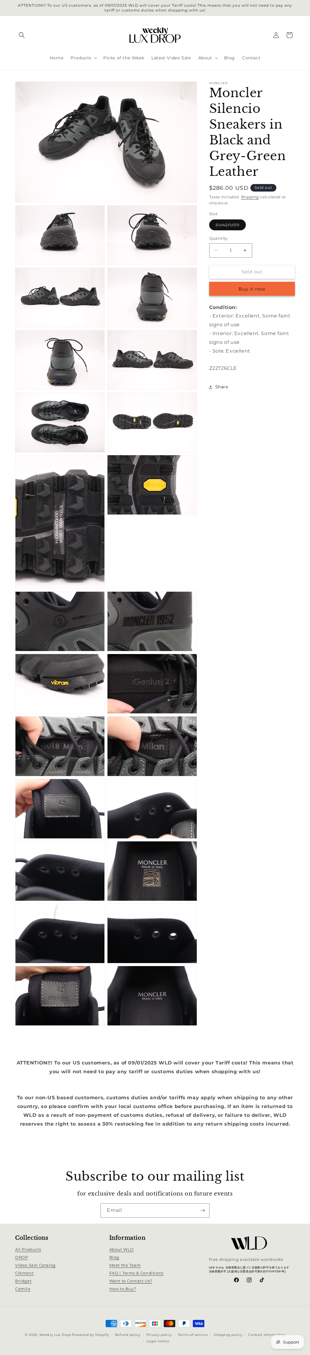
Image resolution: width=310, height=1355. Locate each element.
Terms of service (193, 1335)
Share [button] (221, 387)
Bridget (23, 1280)
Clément (24, 1273)
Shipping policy (228, 1335)
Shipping (250, 197)
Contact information (266, 1335)
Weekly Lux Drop (55, 1335)
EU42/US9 (231, 226)
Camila (23, 1288)
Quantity (218, 238)
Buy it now (252, 289)
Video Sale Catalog (35, 1265)
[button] (21, 35)
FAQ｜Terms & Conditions (136, 1273)
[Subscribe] (202, 1210)
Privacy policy (159, 1335)
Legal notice (158, 1341)
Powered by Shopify (90, 1335)
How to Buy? (122, 1288)
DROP (21, 1257)
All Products (28, 1249)
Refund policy (127, 1335)
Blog (114, 1257)
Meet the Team (125, 1265)
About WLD (121, 1249)
